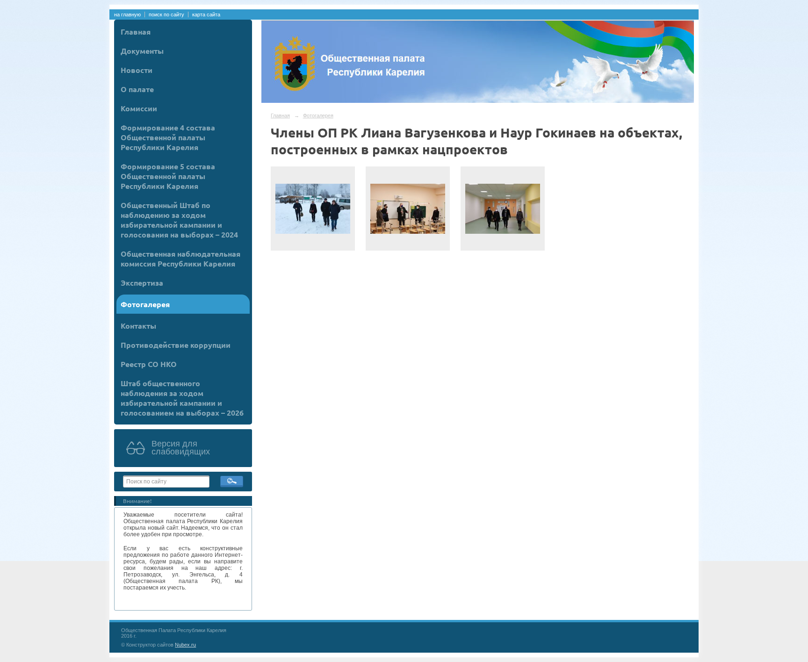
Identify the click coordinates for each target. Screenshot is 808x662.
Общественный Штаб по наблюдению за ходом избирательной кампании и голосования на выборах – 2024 (179, 219)
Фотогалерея (145, 304)
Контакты (138, 326)
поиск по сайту (166, 14)
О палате (137, 89)
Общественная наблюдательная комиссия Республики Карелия (180, 258)
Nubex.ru (185, 645)
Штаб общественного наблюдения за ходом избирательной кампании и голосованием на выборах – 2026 (182, 397)
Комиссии (139, 108)
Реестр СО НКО (149, 364)
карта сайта (206, 14)
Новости (136, 70)
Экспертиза (142, 283)
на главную (127, 14)
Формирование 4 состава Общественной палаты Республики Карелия (168, 137)
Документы (142, 51)
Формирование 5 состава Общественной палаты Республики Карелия (168, 176)
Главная (136, 31)
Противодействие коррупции (176, 345)
